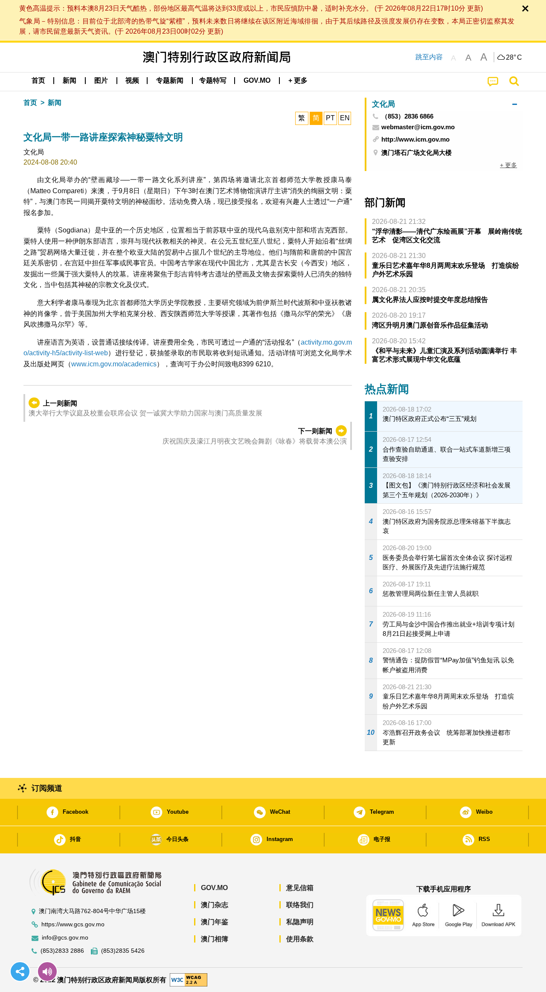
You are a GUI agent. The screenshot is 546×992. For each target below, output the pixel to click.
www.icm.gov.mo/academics (114, 364)
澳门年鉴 (214, 921)
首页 (30, 102)
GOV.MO (214, 887)
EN (345, 118)
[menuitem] (69, 81)
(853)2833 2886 (62, 951)
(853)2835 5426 (123, 951)
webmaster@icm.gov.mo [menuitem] (418, 127)
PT (330, 118)
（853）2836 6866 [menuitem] (407, 116)
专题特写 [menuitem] (213, 80)
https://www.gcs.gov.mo (73, 924)
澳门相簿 (214, 939)
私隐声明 (300, 921)
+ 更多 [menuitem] (508, 165)
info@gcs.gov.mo (65, 937)
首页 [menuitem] (38, 80)
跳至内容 (429, 57)
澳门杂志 (214, 904)
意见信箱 (300, 887)
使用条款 (300, 939)
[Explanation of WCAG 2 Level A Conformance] (188, 979)
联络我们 (300, 904)
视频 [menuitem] (132, 80)
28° (514, 57)
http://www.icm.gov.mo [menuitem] (415, 139)
